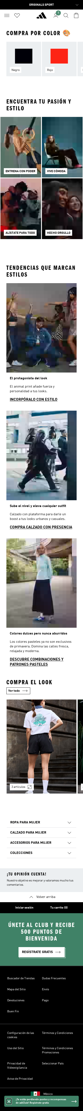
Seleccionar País (53, 1063)
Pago (45, 1000)
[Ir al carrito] (76, 15)
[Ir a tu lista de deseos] (17, 15)
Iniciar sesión (24, 907)
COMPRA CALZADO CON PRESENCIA (41, 527)
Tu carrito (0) (59, 907)
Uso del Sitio (15, 1048)
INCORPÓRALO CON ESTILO (33, 400)
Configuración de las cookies (20, 1035)
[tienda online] (41, 17)
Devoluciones (15, 1000)
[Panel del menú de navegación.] (7, 15)
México (48, 1094)
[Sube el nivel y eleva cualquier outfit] (41, 472)
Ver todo (14, 690)
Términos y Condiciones (57, 1033)
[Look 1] (41, 746)
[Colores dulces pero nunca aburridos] (41, 604)
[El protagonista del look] (41, 344)
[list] (41, 61)
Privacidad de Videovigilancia (17, 1065)
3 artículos (18, 786)
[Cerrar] (8, 1101)
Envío (45, 989)
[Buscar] (66, 15)
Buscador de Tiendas (21, 978)
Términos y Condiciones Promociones (57, 1050)
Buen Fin (13, 1011)
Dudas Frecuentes (54, 978)
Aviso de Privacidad (20, 1078)
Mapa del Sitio (16, 989)
